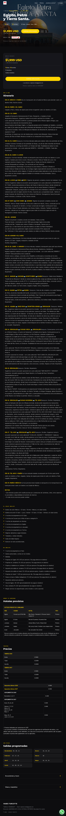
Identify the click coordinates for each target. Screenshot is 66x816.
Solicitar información (30, 31)
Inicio (36, 3)
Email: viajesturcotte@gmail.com (25, 807)
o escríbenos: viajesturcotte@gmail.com (33, 83)
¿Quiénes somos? (51, 3)
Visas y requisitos (33, 787)
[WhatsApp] (61, 811)
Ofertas (42, 3)
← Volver (6, 11)
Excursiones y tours (33, 776)
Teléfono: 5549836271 (9, 807)
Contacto (60, 3)
